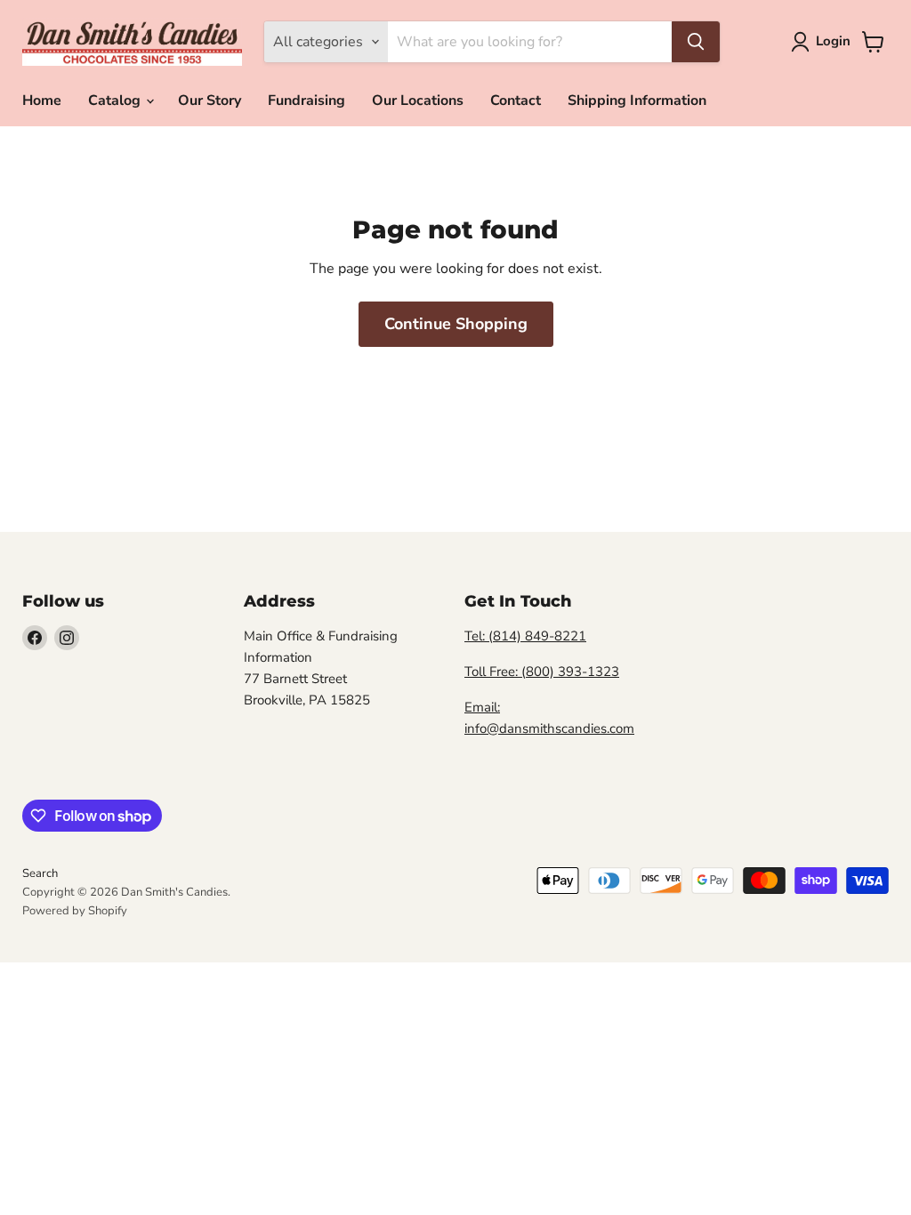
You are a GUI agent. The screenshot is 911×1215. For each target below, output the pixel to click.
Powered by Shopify (74, 911)
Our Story (209, 100)
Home (41, 100)
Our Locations (418, 100)
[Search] (696, 41)
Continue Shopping (456, 323)
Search (40, 873)
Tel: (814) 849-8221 (525, 636)
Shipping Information (637, 100)
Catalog (116, 100)
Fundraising (306, 100)
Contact (515, 100)
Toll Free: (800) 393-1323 (541, 671)
